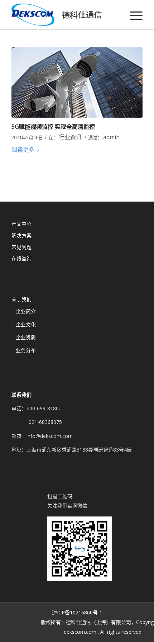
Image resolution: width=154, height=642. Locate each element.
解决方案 (21, 235)
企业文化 (26, 324)
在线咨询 (21, 258)
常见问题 (21, 247)
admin (111, 137)
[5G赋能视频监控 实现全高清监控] (77, 82)
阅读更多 (22, 150)
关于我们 (21, 299)
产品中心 (21, 223)
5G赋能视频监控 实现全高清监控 (53, 127)
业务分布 (26, 350)
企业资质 (26, 337)
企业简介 (26, 311)
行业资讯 (70, 137)
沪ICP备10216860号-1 (77, 612)
